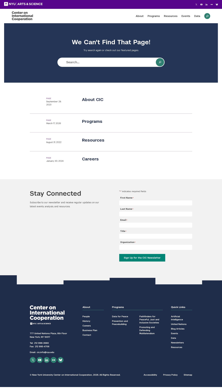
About (140, 16)
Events (186, 16)
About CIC (92, 99)
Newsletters (177, 342)
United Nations (179, 324)
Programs (154, 16)
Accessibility (150, 375)
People (86, 316)
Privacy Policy (170, 375)
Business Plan (89, 330)
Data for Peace (120, 316)
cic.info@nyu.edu (45, 352)
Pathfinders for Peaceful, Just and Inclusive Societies (149, 319)
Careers (90, 159)
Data (197, 16)
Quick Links (178, 307)
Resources (170, 16)
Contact (86, 335)
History (86, 321)
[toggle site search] (207, 16)
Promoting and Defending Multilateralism (147, 330)
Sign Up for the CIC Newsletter (142, 257)
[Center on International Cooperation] (29, 16)
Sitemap (188, 375)
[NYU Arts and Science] (23, 4)
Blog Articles (177, 328)
